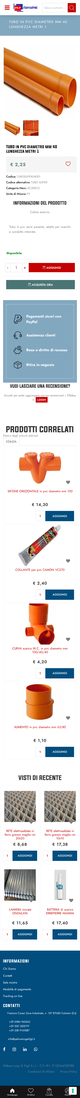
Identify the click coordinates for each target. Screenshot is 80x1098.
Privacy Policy (68, 1071)
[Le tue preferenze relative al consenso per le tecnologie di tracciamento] (73, 1091)
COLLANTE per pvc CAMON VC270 (40, 570)
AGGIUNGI (60, 516)
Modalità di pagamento (17, 989)
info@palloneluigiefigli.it (21, 1039)
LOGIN (41, 400)
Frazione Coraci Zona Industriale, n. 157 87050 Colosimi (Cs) (41, 1013)
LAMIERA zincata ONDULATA (20, 912)
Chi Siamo (9, 969)
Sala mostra (10, 982)
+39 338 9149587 (19, 1030)
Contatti (7, 976)
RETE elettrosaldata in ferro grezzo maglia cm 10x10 (60, 835)
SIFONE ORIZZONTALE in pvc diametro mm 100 (40, 491)
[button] (72, 7)
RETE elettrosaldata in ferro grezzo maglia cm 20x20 (20, 835)
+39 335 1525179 (19, 1026)
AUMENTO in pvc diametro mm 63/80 (40, 727)
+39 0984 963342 (19, 1022)
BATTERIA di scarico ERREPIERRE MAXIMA (60, 912)
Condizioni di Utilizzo (41, 1071)
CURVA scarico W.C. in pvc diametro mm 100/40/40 (40, 650)
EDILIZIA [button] (11, 441)
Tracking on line (12, 996)
